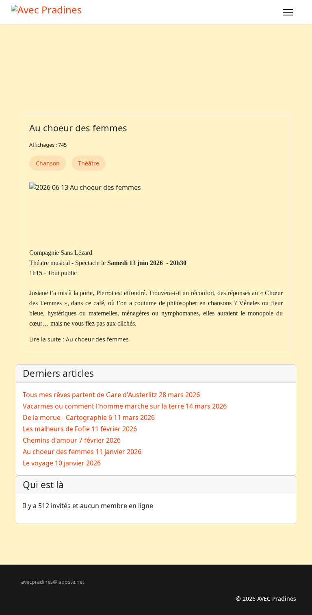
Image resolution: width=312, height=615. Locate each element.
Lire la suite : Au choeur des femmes (79, 339)
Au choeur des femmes (78, 128)
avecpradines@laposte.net (52, 581)
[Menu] (288, 12)
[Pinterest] (30, 590)
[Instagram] (43, 590)
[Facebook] (18, 590)
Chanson (48, 163)
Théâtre (88, 163)
